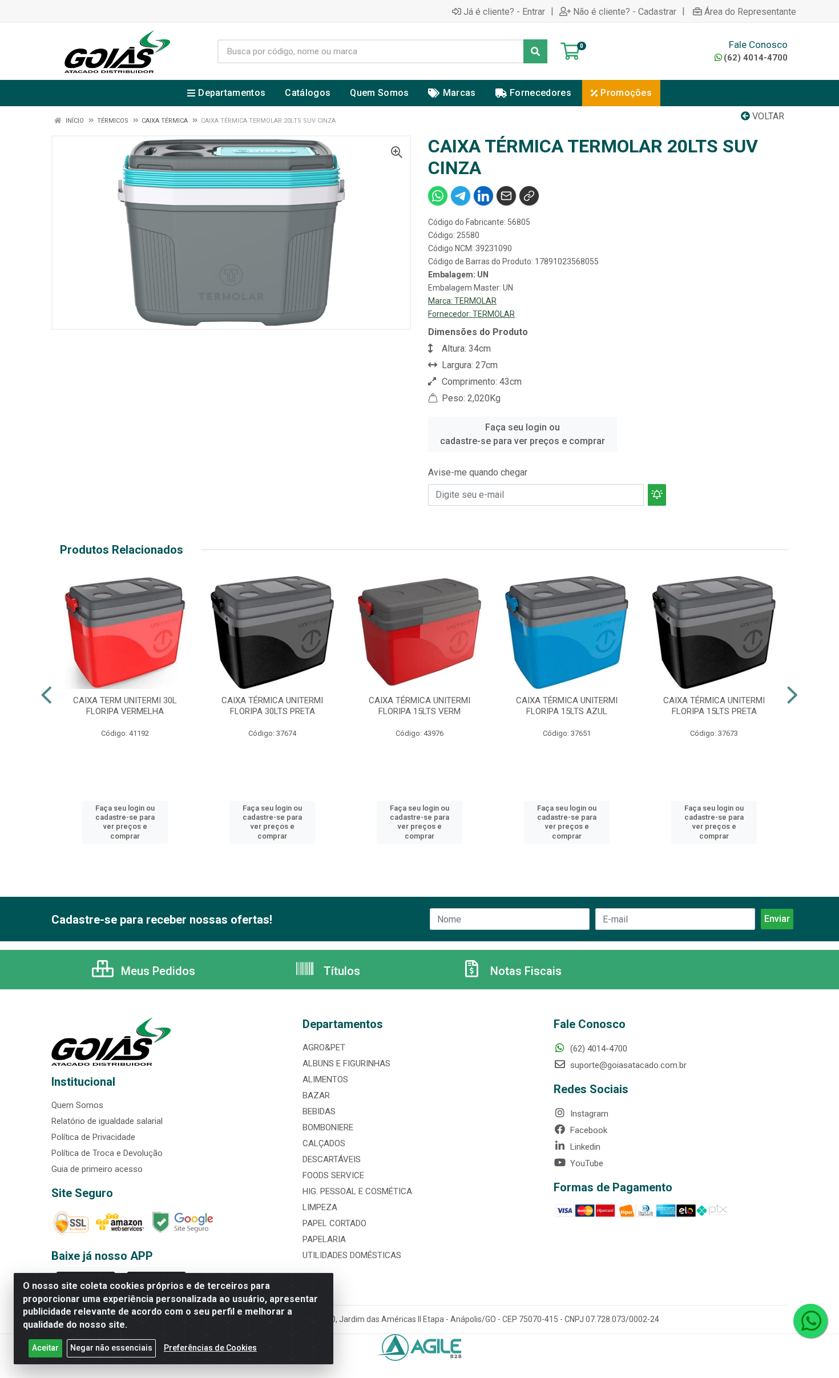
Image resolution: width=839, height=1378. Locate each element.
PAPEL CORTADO (334, 1223)
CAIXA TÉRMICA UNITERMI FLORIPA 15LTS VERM (419, 705)
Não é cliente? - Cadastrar (624, 11)
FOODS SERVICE (333, 1175)
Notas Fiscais (524, 971)
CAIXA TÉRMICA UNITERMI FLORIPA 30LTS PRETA (272, 705)
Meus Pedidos (156, 971)
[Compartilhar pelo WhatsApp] (437, 196)
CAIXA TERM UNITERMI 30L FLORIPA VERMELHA (125, 705)
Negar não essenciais (111, 1347)
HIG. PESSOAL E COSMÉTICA (357, 1191)
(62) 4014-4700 (756, 58)
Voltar (767, 116)
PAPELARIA (324, 1239)
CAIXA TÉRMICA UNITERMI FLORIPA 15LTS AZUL (567, 705)
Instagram (588, 1114)
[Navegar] (46, 695)
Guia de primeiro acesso (97, 1169)
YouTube (585, 1163)
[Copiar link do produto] (529, 196)
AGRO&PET (323, 1047)
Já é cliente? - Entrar (504, 11)
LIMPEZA (319, 1207)
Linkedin (584, 1147)
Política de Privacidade (93, 1137)
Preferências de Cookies (210, 1347)
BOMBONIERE (327, 1127)
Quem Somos (77, 1105)
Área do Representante (750, 11)
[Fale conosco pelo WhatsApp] (810, 1321)
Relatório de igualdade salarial (107, 1121)
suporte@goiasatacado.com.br (627, 1065)
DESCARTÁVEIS (331, 1159)
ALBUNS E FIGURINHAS (346, 1063)
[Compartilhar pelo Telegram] (460, 196)
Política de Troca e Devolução (107, 1153)
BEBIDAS (319, 1111)
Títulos (340, 971)
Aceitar (45, 1347)
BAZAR (316, 1095)
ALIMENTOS (325, 1079)
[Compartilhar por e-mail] (506, 196)
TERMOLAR (475, 300)
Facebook (587, 1130)
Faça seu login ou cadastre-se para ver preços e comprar (522, 434)
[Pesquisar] (535, 51)
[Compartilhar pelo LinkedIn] (483, 196)
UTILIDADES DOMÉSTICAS (351, 1255)
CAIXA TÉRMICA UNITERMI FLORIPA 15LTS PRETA (714, 705)
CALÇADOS (323, 1143)
